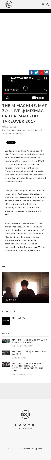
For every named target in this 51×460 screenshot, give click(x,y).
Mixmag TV (19, 318)
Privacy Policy (25, 428)
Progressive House (12, 134)
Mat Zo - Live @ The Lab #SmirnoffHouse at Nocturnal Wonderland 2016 (28, 367)
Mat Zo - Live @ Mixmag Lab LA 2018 (29, 353)
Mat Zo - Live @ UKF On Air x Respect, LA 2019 (30, 341)
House (7, 130)
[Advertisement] (25, 41)
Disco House (19, 130)
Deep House (34, 130)
